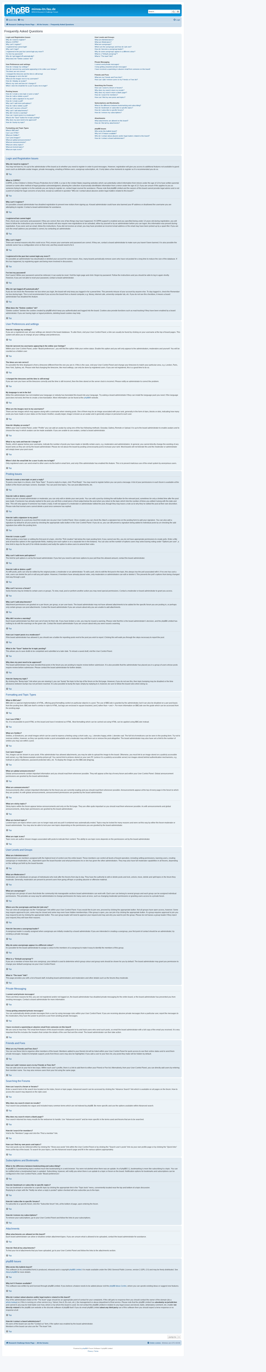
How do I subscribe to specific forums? (109, 110)
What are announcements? (16, 142)
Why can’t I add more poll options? (18, 103)
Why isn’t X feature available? (106, 133)
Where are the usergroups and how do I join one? (113, 47)
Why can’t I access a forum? (16, 108)
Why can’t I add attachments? (17, 110)
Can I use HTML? (12, 133)
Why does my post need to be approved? (21, 120)
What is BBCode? (12, 130)
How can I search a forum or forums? (109, 88)
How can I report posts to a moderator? (20, 115)
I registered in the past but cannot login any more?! (25, 51)
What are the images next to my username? (22, 79)
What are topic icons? (14, 149)
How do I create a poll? (14, 101)
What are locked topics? (15, 147)
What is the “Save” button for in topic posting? (23, 118)
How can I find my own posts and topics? (110, 97)
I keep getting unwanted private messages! (111, 67)
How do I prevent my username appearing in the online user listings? (31, 69)
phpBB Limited (75, 1270)
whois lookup (11, 1302)
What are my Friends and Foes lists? (108, 77)
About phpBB (11, 1272)
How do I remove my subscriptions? (108, 112)
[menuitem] (21, 20)
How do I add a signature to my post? (20, 99)
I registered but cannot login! (16, 47)
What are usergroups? (103, 44)
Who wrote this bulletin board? (106, 131)
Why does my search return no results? (109, 90)
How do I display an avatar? (16, 81)
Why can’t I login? (12, 49)
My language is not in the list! (16, 76)
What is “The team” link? (104, 56)
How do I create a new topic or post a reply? (22, 94)
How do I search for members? (106, 95)
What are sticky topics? (14, 145)
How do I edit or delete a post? (17, 96)
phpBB (87, 398)
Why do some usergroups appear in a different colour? (115, 51)
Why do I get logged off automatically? (20, 56)
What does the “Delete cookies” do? (19, 59)
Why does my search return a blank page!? (111, 92)
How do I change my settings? (17, 67)
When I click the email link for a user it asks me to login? (26, 86)
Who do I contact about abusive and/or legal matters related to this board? (122, 136)
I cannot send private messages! (107, 64)
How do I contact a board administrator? (110, 138)
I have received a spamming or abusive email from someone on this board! (122, 69)
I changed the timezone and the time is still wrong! (24, 74)
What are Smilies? (12, 135)
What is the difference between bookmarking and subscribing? (118, 105)
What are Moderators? (103, 42)
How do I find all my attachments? (107, 123)
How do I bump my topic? (15, 122)
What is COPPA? (12, 42)
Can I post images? (13, 138)
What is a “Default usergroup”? (106, 54)
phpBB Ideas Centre (118, 1286)
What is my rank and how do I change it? (21, 83)
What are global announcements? (18, 140)
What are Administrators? (104, 40)
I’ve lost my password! (14, 54)
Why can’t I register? (13, 44)
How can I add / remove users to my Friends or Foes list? (116, 79)
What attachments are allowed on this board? (111, 121)
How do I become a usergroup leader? (109, 49)
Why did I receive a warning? (16, 113)
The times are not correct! (15, 71)
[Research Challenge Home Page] (18, 10)
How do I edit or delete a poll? (17, 106)
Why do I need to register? (16, 40)
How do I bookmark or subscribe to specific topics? (114, 108)
